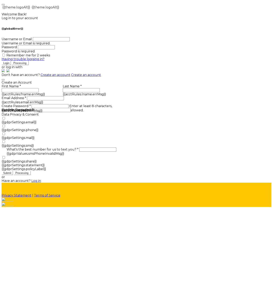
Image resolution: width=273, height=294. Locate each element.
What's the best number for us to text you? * (43, 149)
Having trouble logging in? (23, 59)
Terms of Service (47, 195)
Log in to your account (20, 18)
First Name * (11, 86)
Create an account (55, 75)
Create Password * (16, 106)
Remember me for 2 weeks (28, 55)
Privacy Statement (16, 195)
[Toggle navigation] (3, 4)
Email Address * (14, 98)
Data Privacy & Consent (20, 114)
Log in (36, 181)
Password (9, 47)
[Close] (3, 79)
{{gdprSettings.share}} (19, 161)
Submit (7, 172)
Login (6, 63)
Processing (20, 63)
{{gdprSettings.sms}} (18, 145)
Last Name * (72, 86)
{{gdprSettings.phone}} (20, 130)
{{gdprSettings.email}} (19, 122)
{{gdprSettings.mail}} (18, 138)
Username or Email (17, 39)
